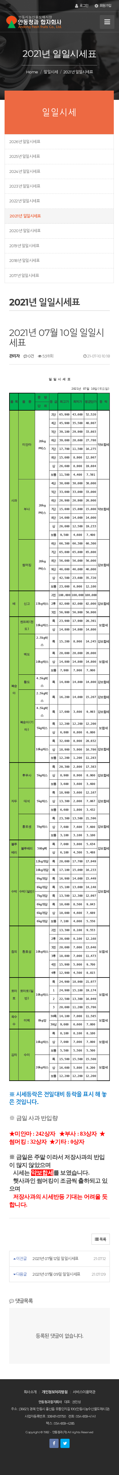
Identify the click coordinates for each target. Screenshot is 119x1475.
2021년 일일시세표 (25, 215)
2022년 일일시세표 (24, 200)
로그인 (83, 6)
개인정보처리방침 (54, 1392)
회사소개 (30, 1392)
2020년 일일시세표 (24, 230)
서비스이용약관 (84, 1392)
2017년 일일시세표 (24, 275)
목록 (102, 1239)
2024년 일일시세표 (24, 171)
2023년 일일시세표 (24, 186)
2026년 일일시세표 (24, 141)
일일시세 (51, 71)
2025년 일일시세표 (24, 156)
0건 (30, 355)
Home (32, 71)
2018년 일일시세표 (24, 260)
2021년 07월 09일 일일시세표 (56, 1274)
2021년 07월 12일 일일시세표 (55, 1258)
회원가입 (105, 6)
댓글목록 (23, 1301)
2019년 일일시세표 (24, 245)
